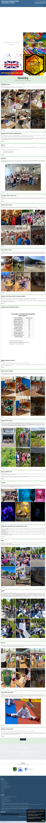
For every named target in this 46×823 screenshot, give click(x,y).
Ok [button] (43, 820)
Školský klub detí (36, 42)
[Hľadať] (44, 2)
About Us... (34, 64)
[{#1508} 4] (31, 769)
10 (21, 83)
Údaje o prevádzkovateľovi (5, 787)
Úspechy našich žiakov (12, 43)
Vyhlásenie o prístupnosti (5, 783)
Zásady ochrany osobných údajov (6, 786)
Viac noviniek (23, 739)
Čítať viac (3, 130)
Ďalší (23, 83)
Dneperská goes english (12, 65)
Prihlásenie (43, 1)
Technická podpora (4, 782)
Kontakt (3, 791)
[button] (38, 1)
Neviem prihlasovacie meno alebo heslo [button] (23, 816)
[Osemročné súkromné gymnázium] (15, 769)
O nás (2, 790)
